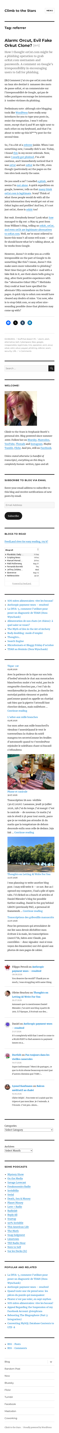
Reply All (12, 1214)
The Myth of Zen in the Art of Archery (28, 629)
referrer (28, 144)
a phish (42, 181)
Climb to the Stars (20, 11)
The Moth (13, 1230)
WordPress (22, 112)
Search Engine (15, 641)
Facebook (46, 447)
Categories (11, 1125)
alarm (41, 339)
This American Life (18, 1226)
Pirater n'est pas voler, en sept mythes (29, 1299)
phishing (33, 348)
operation (37, 345)
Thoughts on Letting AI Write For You (28, 874)
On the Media (15, 1178)
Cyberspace (25, 342)
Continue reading (17, 710)
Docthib (16, 1054)
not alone (22, 185)
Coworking (11, 1418)
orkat (7, 348)
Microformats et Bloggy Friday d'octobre (30, 645)
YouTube (10, 443)
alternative (10, 342)
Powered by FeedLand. (21, 583)
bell (17, 342)
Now (7, 1375)
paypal (24, 348)
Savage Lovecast (16, 1182)
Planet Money (15, 1202)
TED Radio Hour (16, 1243)
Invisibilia (13, 1190)
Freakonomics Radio (19, 1186)
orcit (45, 345)
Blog (7, 1361)
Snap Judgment (16, 1234)
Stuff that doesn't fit (27, 339)
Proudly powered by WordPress (37, 1427)
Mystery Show (15, 1174)
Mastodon (43, 439)
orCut (12, 165)
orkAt (29, 209)
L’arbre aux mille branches (22, 717)
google (40, 342)
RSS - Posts (14, 1344)
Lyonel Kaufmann (22, 1086)
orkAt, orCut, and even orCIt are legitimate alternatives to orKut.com (29, 229)
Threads (20, 443)
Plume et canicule (17, 791)
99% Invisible (15, 1222)
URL (15, 351)
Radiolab (12, 1210)
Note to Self (14, 1247)
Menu (50, 10)
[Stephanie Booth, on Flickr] (30, 408)
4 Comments (25, 351)
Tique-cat (13, 665)
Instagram (37, 443)
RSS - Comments (17, 1348)
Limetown (13, 1239)
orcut (50, 345)
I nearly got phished (22, 157)
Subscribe (13, 516)
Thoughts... (13, 637)
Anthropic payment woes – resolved (28, 604)
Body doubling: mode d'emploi (25, 633)
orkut (17, 348)
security (8, 351)
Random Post (12, 1368)
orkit (12, 348)
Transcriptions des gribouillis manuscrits (30, 917)
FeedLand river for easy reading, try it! (26, 541)
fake (34, 342)
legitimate (22, 345)
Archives (9, 1146)
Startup (11, 1218)
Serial (10, 1194)
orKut (29, 165)
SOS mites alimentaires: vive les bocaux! (30, 600)
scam (48, 348)
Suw (51, 217)
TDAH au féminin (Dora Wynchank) (27, 649)
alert (47, 339)
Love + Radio (14, 1206)
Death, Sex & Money (19, 1198)
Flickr (17, 447)
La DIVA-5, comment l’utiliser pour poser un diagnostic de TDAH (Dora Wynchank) (27, 612)
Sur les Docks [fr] (17, 1251)
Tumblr (9, 447)
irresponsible (11, 345)
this (15, 153)
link (30, 345)
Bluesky (32, 439)
